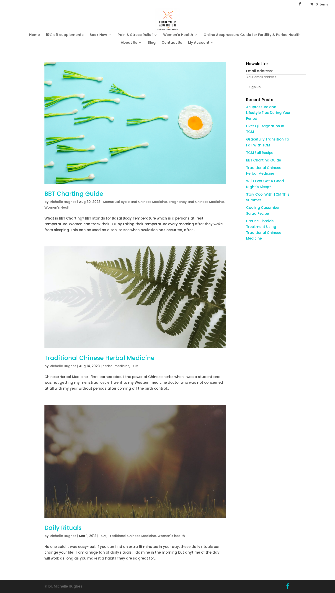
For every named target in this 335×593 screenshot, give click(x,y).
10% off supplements (65, 35)
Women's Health (58, 207)
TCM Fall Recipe (259, 152)
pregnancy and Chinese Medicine (196, 201)
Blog (152, 43)
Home (34, 35)
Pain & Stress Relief (135, 35)
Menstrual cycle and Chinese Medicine (135, 201)
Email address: (259, 71)
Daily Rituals (63, 528)
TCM (134, 366)
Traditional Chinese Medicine (132, 536)
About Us (129, 43)
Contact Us (172, 43)
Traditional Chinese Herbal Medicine (99, 358)
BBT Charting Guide (73, 194)
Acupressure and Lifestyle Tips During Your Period (268, 113)
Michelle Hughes (62, 201)
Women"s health (171, 536)
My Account (198, 43)
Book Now (98, 35)
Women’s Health (178, 35)
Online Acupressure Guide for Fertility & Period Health (252, 35)
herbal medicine (116, 366)
